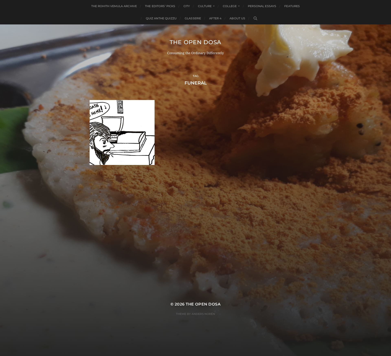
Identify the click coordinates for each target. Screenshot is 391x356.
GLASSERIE (193, 18)
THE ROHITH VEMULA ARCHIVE (114, 6)
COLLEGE (230, 6)
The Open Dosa (195, 42)
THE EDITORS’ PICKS (160, 6)
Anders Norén (203, 313)
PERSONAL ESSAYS (262, 6)
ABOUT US (237, 18)
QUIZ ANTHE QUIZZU (161, 18)
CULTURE (205, 6)
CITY (186, 6)
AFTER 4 (215, 18)
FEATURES (292, 6)
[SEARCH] (255, 18)
